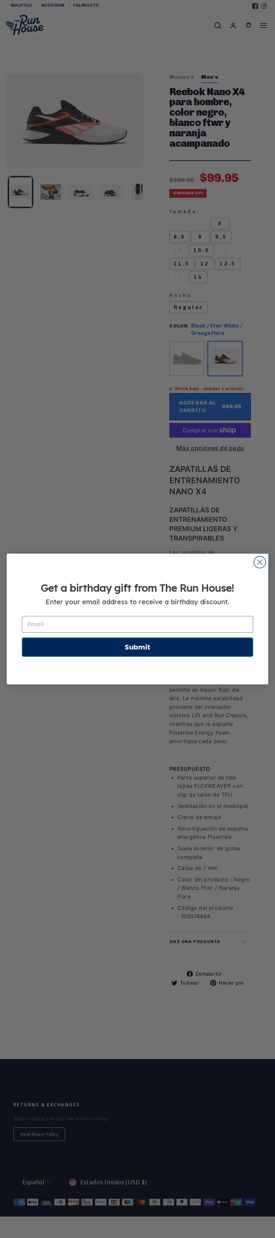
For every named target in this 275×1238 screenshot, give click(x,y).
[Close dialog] (260, 562)
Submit (137, 647)
